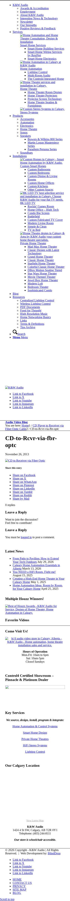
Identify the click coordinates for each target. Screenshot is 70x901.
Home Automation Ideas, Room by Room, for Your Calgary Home (38, 587)
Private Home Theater (33, 243)
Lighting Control (35, 751)
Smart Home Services (33, 45)
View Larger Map (35, 820)
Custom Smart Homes (33, 166)
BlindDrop (54, 853)
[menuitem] (39, 16)
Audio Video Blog (16, 422)
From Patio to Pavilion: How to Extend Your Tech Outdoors (36, 560)
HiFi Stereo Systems (35, 745)
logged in (26, 537)
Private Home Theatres (35, 739)
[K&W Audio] (14, 387)
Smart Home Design (35, 732)
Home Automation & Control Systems (35, 726)
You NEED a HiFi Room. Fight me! (34, 571)
